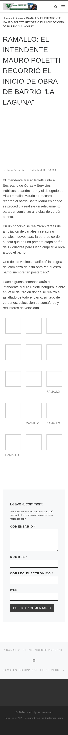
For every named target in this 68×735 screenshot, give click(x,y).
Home (6, 18)
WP (20, 718)
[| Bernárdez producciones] (20, 6)
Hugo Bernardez (16, 170)
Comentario (23, 526)
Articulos (18, 18)
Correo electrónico (32, 573)
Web (14, 589)
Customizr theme (54, 718)
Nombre (19, 556)
